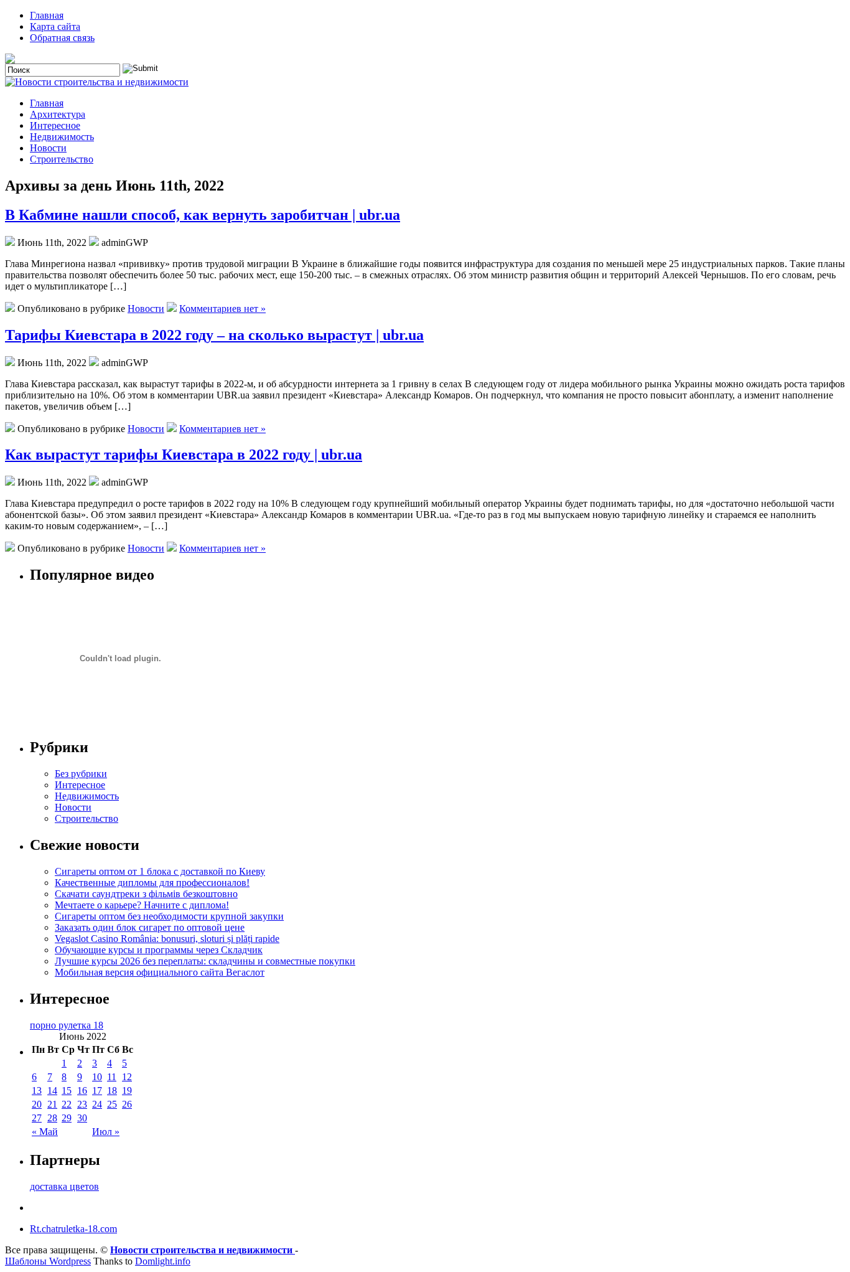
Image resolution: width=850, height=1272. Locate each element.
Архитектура (57, 114)
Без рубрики (81, 773)
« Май (45, 1131)
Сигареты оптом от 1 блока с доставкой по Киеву (160, 871)
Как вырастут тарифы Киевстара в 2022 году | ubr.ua (183, 454)
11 (111, 1077)
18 (112, 1090)
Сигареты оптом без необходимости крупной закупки (169, 916)
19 (127, 1090)
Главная (46, 15)
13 (37, 1090)
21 (52, 1104)
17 (97, 1090)
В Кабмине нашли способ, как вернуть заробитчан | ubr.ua (202, 215)
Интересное (55, 125)
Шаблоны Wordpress (48, 1261)
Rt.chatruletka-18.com (73, 1228)
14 (52, 1090)
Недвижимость (62, 136)
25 (112, 1104)
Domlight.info (162, 1261)
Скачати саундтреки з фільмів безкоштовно (146, 893)
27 (37, 1118)
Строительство (61, 159)
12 (127, 1077)
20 (37, 1104)
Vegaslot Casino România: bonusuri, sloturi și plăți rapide (167, 938)
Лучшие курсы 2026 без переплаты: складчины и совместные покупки (205, 961)
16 (82, 1090)
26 (127, 1104)
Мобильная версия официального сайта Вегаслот (159, 972)
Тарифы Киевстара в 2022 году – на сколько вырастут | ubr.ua (214, 335)
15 (67, 1090)
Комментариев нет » (222, 308)
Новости (48, 148)
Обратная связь (62, 37)
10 (97, 1077)
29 (67, 1118)
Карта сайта (55, 26)
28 (52, 1118)
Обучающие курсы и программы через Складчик (159, 950)
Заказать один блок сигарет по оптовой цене (150, 927)
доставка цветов (64, 1186)
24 (97, 1104)
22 (67, 1104)
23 (82, 1104)
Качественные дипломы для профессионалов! (152, 882)
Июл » (105, 1131)
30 (82, 1118)
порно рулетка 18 (66, 1025)
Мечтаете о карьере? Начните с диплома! (142, 905)
